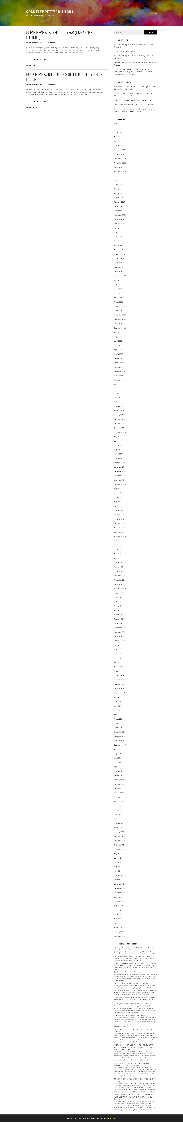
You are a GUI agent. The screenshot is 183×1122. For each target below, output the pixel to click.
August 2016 (118, 645)
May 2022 (118, 345)
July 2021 (117, 389)
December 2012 (120, 836)
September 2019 (120, 484)
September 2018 (120, 536)
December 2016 (120, 628)
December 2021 (120, 367)
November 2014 (120, 736)
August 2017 (118, 593)
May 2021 (117, 397)
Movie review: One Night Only (125, 51)
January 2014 (119, 780)
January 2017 (119, 623)
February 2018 (119, 567)
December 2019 (120, 471)
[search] (156, 13)
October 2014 (119, 741)
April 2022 (118, 350)
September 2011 (120, 901)
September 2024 (120, 224)
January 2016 (119, 675)
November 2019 (120, 476)
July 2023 (117, 284)
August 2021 (118, 384)
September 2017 (120, 589)
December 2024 (120, 211)
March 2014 (118, 771)
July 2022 (117, 337)
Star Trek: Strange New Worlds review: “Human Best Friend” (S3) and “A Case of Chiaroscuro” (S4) (134, 999)
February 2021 (119, 410)
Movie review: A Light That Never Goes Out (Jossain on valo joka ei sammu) (132, 1064)
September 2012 (120, 849)
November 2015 (119, 684)
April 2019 (117, 506)
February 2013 (119, 827)
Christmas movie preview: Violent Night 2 (131, 984)
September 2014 (120, 745)
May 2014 (117, 762)
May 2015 (117, 710)
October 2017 (119, 584)
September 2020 (120, 432)
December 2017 (119, 576)
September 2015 (120, 693)
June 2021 (118, 393)
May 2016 (117, 658)
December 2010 (120, 936)
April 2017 (117, 610)
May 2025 (117, 189)
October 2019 (119, 480)
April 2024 (118, 245)
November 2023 (120, 267)
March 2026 (118, 145)
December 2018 (120, 523)
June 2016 (118, 654)
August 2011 (118, 906)
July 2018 (117, 545)
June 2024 (118, 237)
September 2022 (120, 328)
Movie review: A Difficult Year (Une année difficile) (59, 34)
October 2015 (119, 688)
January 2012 (119, 884)
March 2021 (118, 406)
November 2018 (120, 528)
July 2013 (117, 806)
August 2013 (118, 801)
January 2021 (119, 415)
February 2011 (119, 927)
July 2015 (117, 701)
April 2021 (117, 402)
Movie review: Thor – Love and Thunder (140, 100)
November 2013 (120, 788)
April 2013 (117, 819)
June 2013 (118, 810)
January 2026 (119, 154)
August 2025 (118, 176)
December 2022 (120, 315)
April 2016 (117, 662)
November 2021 (120, 371)
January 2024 (119, 258)
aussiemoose (52, 42)
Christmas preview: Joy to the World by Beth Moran (133, 1030)
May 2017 (117, 606)
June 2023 (118, 289)
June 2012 (118, 862)
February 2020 (119, 463)
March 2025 (118, 198)
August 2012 (118, 854)
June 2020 (118, 445)
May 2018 (117, 554)
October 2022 (119, 324)
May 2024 (118, 241)
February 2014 (119, 775)
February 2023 (119, 306)
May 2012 (117, 867)
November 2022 (120, 319)
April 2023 (118, 298)
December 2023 (120, 263)
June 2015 (117, 706)
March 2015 (118, 719)
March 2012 (118, 875)
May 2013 (117, 814)
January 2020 (119, 467)
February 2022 (119, 358)
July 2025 (117, 180)
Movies (35, 65)
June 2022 (118, 341)
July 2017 (117, 597)
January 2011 (118, 932)
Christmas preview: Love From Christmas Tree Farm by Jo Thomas (135, 64)
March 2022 (118, 354)
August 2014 (118, 749)
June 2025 (118, 185)
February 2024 (119, 254)
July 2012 (117, 858)
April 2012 (117, 871)
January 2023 (119, 311)
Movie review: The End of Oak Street (129, 1015)
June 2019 (118, 497)
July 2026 (117, 128)
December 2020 (120, 419)
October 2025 (119, 167)
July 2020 (117, 441)
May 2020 (118, 450)
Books (35, 107)
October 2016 (119, 636)
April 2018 (117, 558)
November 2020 (120, 423)
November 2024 (120, 215)
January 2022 (119, 363)
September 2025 (120, 172)
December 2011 (119, 888)
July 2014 (117, 754)
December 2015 (119, 680)
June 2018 (118, 549)
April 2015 (117, 715)
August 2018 (118, 541)
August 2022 (118, 332)
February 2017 (119, 619)
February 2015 (119, 723)
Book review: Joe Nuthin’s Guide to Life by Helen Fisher (64, 76)
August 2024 (118, 228)
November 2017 (119, 580)
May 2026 (118, 137)
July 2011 (117, 910)
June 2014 (118, 758)
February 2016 (119, 671)
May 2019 (117, 502)
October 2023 (119, 271)
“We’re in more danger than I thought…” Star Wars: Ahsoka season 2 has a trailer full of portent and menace (133, 1047)
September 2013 (120, 797)
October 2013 (119, 793)
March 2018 (118, 562)
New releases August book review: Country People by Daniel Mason (133, 57)
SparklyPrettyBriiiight (50, 11)
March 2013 (118, 823)
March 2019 (118, 510)
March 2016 (118, 667)
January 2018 (119, 571)
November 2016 (120, 632)
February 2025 (119, 202)
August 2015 (118, 697)
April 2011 (117, 923)
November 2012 (120, 841)
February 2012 (119, 880)
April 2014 (117, 767)
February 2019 (119, 515)
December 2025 (120, 158)
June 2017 (117, 602)
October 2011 (118, 897)
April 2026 (118, 141)
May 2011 (117, 919)
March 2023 (118, 302)
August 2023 (118, 280)
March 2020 (118, 458)
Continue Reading (39, 59)
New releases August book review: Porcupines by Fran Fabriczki (133, 46)
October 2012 (119, 845)
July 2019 (117, 493)
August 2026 (118, 124)
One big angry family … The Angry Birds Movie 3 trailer (134, 1080)
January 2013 (119, 832)
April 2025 (118, 193)
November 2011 (119, 893)
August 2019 (118, 489)
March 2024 (118, 250)
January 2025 (119, 206)
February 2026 (119, 150)
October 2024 (119, 219)
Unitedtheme (111, 1118)
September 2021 (120, 380)
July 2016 (117, 649)
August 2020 (118, 437)
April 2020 (118, 454)
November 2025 (120, 163)
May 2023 (118, 293)
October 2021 (119, 376)
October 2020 (119, 428)
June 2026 (118, 132)
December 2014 (120, 732)
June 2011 (117, 914)
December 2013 (120, 784)
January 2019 (119, 519)
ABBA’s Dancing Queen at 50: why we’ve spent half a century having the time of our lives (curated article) (133, 1097)
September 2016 (120, 641)
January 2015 (119, 728)
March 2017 (118, 615)
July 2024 (117, 232)
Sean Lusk (117, 93)
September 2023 (120, 276)
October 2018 (119, 532)
